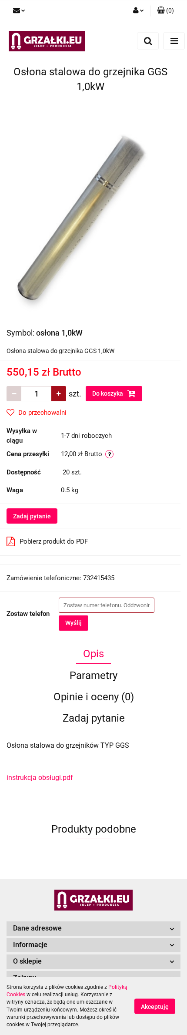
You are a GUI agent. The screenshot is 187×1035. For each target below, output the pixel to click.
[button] (165, 11)
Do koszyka (108, 393)
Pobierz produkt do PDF (54, 541)
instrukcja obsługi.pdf (40, 777)
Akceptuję (155, 1006)
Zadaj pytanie (32, 516)
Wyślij (73, 622)
